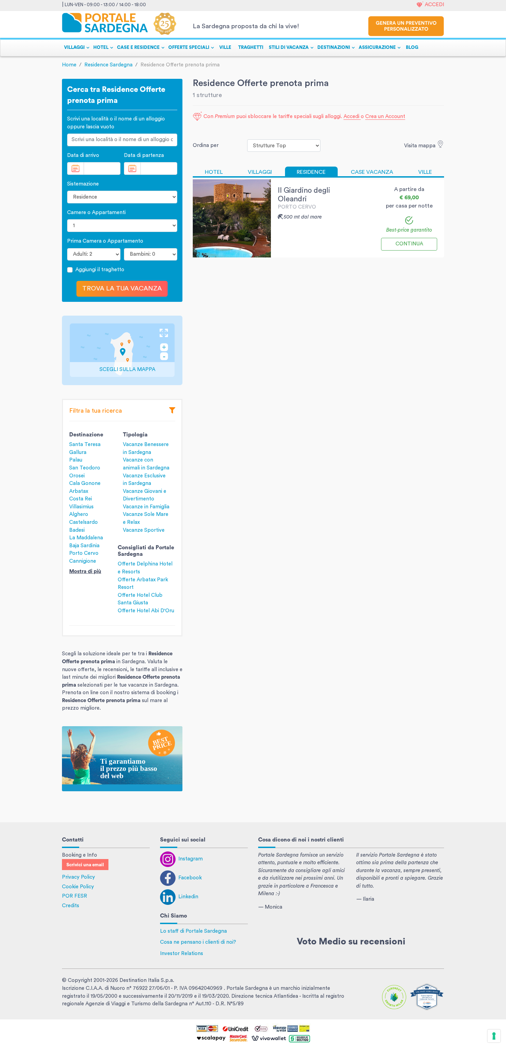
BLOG (412, 47)
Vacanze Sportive (144, 530)
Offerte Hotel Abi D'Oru (146, 610)
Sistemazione (83, 184)
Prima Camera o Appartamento (105, 241)
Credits (70, 905)
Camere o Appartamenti (96, 212)
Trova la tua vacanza (122, 288)
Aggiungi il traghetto (99, 269)
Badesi (77, 530)
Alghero (78, 514)
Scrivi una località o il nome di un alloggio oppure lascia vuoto (116, 122)
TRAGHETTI (250, 47)
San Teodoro (84, 467)
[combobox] (122, 140)
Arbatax (78, 491)
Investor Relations (181, 953)
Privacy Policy (78, 877)
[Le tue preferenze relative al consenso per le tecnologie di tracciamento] (493, 1035)
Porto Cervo (83, 553)
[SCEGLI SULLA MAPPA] (122, 350)
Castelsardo (83, 522)
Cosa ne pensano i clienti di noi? (198, 942)
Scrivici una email (85, 864)
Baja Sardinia (84, 545)
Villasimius (81, 506)
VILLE (225, 47)
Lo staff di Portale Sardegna (193, 931)
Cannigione (82, 561)
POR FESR (74, 896)
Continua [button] (409, 243)
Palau (75, 460)
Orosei (77, 475)
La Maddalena (86, 537)
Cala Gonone (85, 483)
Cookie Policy (78, 886)
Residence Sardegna (108, 64)
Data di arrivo (83, 155)
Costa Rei (80, 498)
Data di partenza (144, 155)
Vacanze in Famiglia (146, 506)
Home (69, 64)
